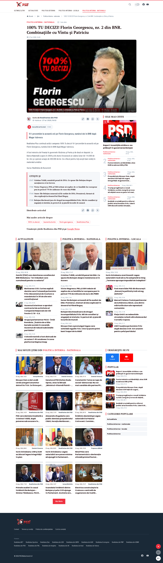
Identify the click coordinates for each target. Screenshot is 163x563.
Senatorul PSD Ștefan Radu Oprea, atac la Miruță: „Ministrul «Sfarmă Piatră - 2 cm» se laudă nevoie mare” (59, 384)
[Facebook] (143, 4)
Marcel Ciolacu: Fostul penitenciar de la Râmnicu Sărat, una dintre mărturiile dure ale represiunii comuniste (130, 304)
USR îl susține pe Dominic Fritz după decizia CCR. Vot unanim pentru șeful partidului (128, 329)
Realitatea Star (45, 542)
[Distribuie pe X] (98, 119)
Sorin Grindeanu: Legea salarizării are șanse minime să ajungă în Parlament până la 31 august (59, 456)
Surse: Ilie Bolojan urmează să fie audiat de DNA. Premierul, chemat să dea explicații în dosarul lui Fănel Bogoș (64, 194)
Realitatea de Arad (77, 546)
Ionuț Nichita (38, 376)
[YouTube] (147, 4)
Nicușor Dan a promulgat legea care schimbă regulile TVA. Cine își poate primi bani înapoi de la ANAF (80, 329)
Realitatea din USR (58, 542)
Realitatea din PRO (20, 546)
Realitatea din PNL (34, 546)
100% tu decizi (34, 222)
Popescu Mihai (96, 448)
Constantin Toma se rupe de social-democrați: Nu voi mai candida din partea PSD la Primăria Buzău (88, 384)
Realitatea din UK (64, 546)
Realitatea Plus (83, 222)
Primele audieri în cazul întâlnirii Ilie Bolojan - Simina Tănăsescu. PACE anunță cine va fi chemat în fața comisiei (29, 493)
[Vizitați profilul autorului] (29, 119)
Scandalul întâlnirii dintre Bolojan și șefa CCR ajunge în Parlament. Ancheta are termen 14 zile (58, 491)
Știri (38, 16)
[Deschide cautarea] (130, 4)
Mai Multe (59, 501)
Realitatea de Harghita (49, 546)
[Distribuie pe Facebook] (88, 119)
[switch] (137, 4)
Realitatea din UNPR (72, 542)
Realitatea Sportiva (32, 542)
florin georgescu (66, 222)
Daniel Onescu (67, 376)
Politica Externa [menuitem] (48, 11)
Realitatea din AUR (87, 542)
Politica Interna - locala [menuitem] (69, 11)
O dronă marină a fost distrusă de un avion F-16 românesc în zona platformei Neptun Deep (40, 339)
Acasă (31, 16)
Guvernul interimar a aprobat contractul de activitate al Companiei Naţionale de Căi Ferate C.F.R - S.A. (38, 309)
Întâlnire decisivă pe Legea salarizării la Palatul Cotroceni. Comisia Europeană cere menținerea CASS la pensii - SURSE (88, 421)
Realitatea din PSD (49, 117)
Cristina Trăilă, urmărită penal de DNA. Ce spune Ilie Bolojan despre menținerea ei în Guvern (63, 181)
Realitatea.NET (18, 542)
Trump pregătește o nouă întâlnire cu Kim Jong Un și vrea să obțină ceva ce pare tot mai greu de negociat (121, 191)
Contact (16, 529)
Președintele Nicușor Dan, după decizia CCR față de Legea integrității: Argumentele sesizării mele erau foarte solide (121, 179)
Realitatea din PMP (118, 542)
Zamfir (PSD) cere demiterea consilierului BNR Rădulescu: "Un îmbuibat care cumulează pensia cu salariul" (35, 278)
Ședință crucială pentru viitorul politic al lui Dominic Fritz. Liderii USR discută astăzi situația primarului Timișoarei (121, 204)
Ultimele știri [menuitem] (19, 11)
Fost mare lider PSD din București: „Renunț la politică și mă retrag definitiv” (130, 291)
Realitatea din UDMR (132, 542)
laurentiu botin (49, 222)
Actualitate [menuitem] (33, 11)
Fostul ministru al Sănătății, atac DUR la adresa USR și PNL (121, 164)
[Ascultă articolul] (158, 546)
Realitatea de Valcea (92, 546)
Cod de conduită (60, 529)
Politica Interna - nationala (51, 16)
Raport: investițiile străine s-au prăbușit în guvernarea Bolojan (118, 146)
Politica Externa (114, 185)
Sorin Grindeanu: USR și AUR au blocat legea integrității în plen (29, 454)
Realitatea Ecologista (102, 542)
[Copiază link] (83, 119)
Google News (73, 229)
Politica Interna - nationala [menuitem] (93, 11)
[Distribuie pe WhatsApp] (93, 119)
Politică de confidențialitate (44, 529)
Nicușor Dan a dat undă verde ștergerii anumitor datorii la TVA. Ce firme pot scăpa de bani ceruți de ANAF (28, 385)
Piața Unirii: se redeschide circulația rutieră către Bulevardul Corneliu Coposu (130, 317)
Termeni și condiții (27, 529)
